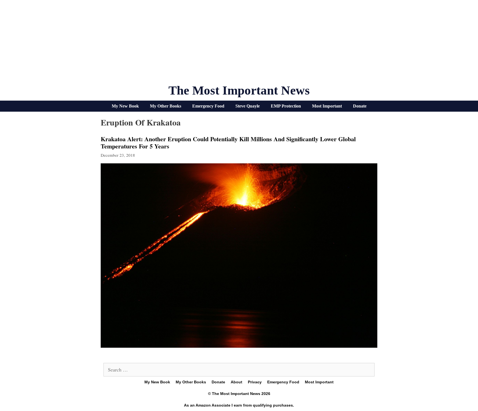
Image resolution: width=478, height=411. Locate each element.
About (236, 382)
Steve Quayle (247, 106)
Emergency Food (208, 106)
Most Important (327, 106)
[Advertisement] (239, 44)
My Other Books (165, 106)
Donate (360, 106)
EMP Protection (286, 106)
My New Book (125, 106)
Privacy (255, 382)
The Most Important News (239, 90)
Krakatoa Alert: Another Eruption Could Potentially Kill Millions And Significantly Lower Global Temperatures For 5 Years (228, 142)
